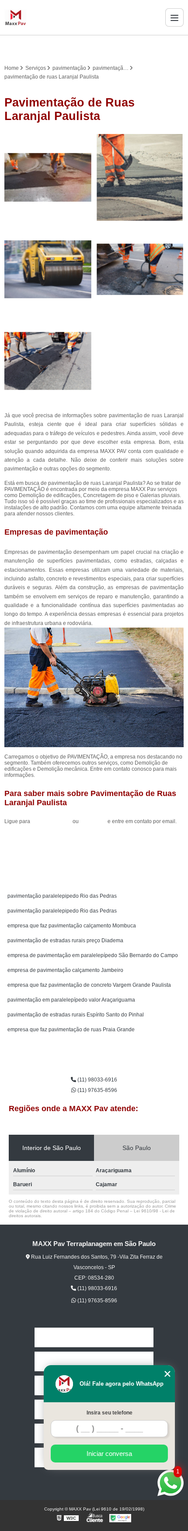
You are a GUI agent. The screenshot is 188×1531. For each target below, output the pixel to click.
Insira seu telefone (109, 1413)
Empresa (94, 1361)
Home (94, 1337)
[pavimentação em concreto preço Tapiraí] (48, 361)
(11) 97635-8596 (96, 1090)
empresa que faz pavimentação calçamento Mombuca (71, 926)
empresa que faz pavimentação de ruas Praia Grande (71, 1029)
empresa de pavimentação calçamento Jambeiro (65, 970)
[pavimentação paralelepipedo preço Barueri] (140, 269)
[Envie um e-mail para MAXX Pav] (104, 47)
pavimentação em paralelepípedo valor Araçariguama (71, 1000)
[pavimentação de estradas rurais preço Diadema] (48, 269)
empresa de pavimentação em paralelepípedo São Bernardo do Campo (92, 955)
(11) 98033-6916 (52, 821)
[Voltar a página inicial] (15, 17)
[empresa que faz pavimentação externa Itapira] (48, 177)
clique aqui (93, 821)
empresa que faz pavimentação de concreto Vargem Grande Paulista (89, 985)
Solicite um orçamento (94, 841)
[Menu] (174, 17)
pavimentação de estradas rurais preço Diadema (65, 940)
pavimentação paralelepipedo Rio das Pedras (62, 896)
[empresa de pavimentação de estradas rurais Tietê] (140, 177)
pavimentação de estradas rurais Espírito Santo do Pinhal (75, 1015)
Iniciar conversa (109, 1453)
